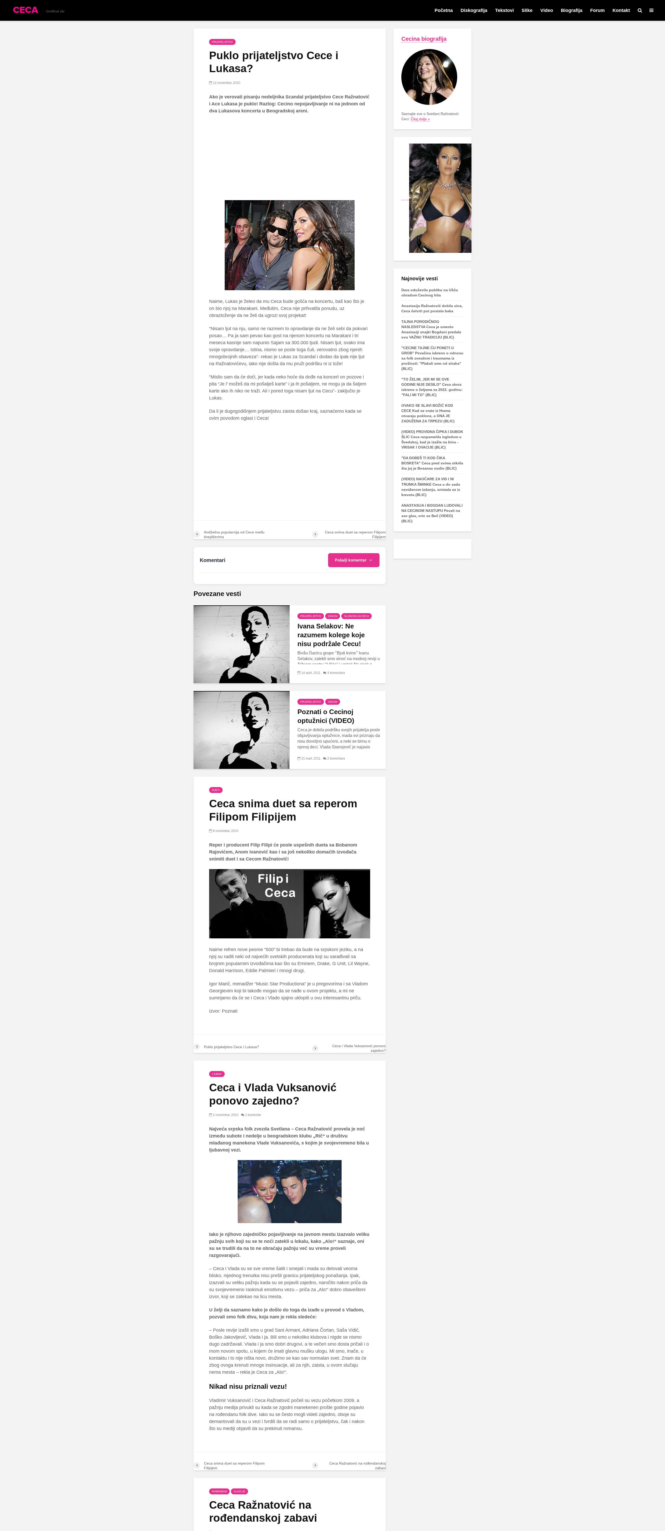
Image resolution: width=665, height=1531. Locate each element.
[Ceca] (436, 198)
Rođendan (219, 1491)
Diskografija (474, 10)
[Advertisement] (289, 157)
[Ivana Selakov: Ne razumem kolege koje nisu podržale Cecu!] (242, 644)
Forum (597, 10)
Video (546, 10)
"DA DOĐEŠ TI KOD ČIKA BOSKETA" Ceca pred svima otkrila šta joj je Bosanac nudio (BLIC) (432, 463)
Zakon (332, 616)
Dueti (216, 790)
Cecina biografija (424, 39)
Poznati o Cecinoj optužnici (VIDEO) (325, 716)
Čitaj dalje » (420, 119)
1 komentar (253, 1115)
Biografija (571, 10)
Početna (444, 10)
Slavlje (239, 1491)
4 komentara (336, 673)
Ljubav (217, 1074)
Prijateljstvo (222, 41)
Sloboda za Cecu (356, 616)
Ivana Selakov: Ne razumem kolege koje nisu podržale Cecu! (331, 635)
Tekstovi (504, 10)
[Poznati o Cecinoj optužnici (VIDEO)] (242, 730)
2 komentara (336, 758)
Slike (527, 10)
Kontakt (621, 10)
